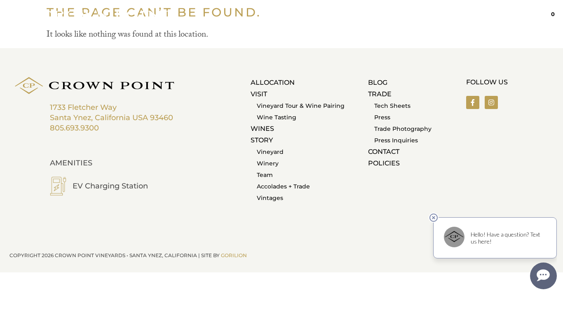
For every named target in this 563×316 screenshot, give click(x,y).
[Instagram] (491, 102)
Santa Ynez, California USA (99, 117)
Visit (259, 94)
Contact (383, 152)
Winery (268, 163)
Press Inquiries (396, 140)
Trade (380, 94)
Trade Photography (403, 128)
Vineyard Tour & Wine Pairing (301, 105)
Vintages (270, 198)
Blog (377, 82)
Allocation (273, 82)
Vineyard (270, 152)
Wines (262, 128)
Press (382, 117)
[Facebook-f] (472, 102)
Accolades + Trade (283, 186)
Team (265, 175)
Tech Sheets (392, 105)
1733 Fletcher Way (83, 107)
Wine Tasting (276, 117)
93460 (161, 117)
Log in (516, 14)
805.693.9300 (74, 127)
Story (262, 140)
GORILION (234, 255)
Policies (384, 163)
